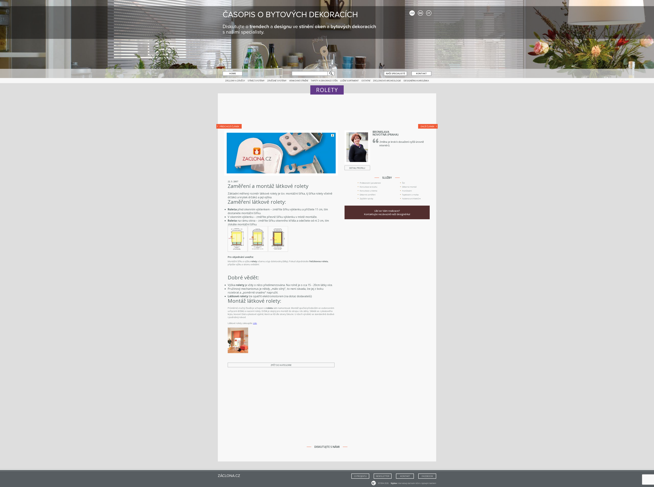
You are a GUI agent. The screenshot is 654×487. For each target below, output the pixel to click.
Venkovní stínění (298, 80)
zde (255, 323)
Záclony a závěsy (235, 80)
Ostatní (365, 80)
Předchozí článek (229, 126)
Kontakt (421, 73)
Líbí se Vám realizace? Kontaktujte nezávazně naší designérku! (387, 212)
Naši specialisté (395, 73)
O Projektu (360, 476)
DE (420, 13)
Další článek (427, 126)
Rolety (327, 90)
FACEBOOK (427, 476)
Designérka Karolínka (416, 80)
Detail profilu (357, 167)
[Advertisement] (327, 111)
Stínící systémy (256, 80)
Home (232, 73)
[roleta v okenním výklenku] (258, 250)
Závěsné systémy (276, 80)
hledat (331, 73)
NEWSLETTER (382, 476)
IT (428, 13)
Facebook (332, 135)
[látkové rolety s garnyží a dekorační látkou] (238, 352)
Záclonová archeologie (387, 80)
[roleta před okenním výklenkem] (237, 250)
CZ (412, 13)
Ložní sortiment (349, 80)
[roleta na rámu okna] (278, 250)
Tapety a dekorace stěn (324, 80)
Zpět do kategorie (281, 365)
